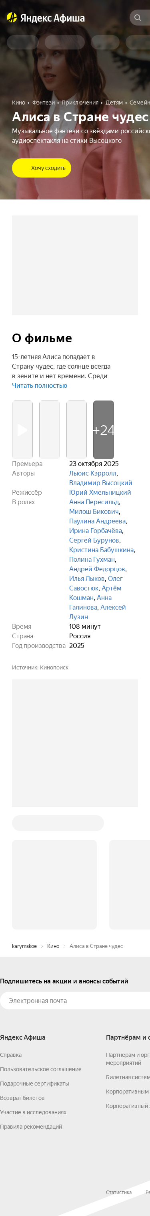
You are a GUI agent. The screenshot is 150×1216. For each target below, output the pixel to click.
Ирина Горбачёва (95, 531)
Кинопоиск (54, 667)
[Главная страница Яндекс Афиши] (12, 17)
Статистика (119, 1192)
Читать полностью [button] (39, 385)
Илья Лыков (87, 578)
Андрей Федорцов (97, 569)
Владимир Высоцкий (100, 483)
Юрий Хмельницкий (100, 492)
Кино (53, 946)
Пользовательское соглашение (41, 1069)
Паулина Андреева (97, 521)
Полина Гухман (92, 559)
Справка (11, 1055)
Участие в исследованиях (33, 1112)
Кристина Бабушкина (101, 550)
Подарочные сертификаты (34, 1083)
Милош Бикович (94, 511)
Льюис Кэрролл (92, 473)
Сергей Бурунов (94, 540)
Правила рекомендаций (31, 1126)
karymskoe (24, 946)
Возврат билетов (22, 1098)
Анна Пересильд (94, 502)
